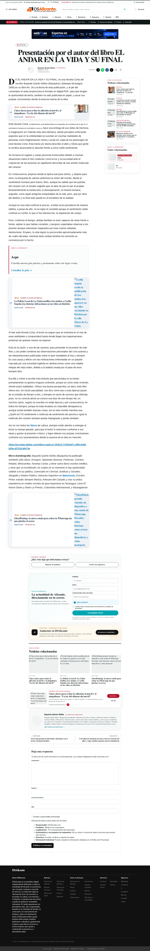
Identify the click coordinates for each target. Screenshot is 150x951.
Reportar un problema (52, 564)
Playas (72, 887)
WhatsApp (124, 881)
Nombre (34, 788)
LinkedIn (124, 898)
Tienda (112, 885)
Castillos (73, 894)
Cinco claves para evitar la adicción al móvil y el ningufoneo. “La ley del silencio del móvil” (125, 90)
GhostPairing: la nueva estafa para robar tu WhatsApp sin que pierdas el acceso (126, 112)
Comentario (35, 760)
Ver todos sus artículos (54, 727)
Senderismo (89, 881)
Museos (87, 891)
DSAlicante (18, 870)
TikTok (123, 902)
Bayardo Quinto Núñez (46, 68)
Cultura (119, 22)
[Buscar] (124, 9)
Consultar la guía (21, 270)
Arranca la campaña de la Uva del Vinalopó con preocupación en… (55, 22)
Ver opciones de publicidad (107, 632)
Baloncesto (68, 475)
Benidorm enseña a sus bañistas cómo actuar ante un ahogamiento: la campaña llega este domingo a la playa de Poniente (126, 135)
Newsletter (113, 881)
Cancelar (113, 700)
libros (33, 425)
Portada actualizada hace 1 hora (35, 2)
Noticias (93, 22)
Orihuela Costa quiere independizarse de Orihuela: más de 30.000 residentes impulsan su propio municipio (126, 124)
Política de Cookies (77, 948)
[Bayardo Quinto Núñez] (31, 70)
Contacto (103, 881)
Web (32, 807)
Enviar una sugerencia (97, 564)
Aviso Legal (47, 948)
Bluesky (123, 895)
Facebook (124, 885)
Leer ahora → (113, 696)
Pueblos (73, 891)
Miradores (88, 894)
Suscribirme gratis (95, 613)
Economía (128, 22)
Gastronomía (74, 897)
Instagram (124, 891)
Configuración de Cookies (96, 948)
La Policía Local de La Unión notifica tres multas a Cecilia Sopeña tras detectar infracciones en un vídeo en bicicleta (126, 101)
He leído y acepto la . (47, 817)
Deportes (60, 896)
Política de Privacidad (53, 817)
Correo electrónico (37, 797)
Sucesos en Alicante (106, 22)
